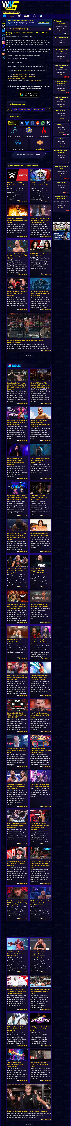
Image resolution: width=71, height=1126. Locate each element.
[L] (20, 29)
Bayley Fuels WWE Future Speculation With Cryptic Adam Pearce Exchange (39, 677)
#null (61, 58)
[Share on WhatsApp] (42, 123)
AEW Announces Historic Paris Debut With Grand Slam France (40, 185)
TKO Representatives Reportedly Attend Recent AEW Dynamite (15, 1064)
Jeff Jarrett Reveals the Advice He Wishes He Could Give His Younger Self (17, 571)
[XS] (14, 29)
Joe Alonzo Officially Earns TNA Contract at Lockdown (39, 534)
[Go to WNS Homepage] (11, 6)
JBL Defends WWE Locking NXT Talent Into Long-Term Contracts (16, 863)
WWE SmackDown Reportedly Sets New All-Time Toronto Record (40, 991)
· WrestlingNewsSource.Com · (11, 12)
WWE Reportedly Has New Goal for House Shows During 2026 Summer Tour (17, 606)
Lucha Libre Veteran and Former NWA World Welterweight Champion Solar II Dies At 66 (40, 423)
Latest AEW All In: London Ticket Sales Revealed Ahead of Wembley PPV (16, 715)
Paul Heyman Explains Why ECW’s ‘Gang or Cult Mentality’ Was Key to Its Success (17, 903)
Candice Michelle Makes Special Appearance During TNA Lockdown (39, 497)
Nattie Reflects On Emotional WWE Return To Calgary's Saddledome (16, 825)
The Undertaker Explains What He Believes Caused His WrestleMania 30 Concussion (40, 903)
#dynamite (61, 132)
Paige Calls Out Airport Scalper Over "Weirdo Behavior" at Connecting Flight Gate (15, 461)
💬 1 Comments (22, 201)
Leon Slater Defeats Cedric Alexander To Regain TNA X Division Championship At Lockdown (16, 386)
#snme (61, 159)
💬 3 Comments (45, 478)
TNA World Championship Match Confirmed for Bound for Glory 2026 (39, 293)
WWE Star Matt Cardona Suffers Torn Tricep (15, 641)
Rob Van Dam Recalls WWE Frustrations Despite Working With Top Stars (17, 677)
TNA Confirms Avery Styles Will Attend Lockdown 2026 (39, 605)
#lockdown (61, 44)
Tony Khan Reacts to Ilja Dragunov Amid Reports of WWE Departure (16, 954)
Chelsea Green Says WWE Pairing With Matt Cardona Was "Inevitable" (16, 786)
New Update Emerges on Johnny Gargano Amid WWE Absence (39, 715)
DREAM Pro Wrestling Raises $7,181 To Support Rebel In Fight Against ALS (17, 422)
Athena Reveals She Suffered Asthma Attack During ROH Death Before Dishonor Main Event (40, 864)
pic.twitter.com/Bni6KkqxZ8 (16, 78)
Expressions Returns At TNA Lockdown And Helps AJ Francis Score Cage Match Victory (16, 536)
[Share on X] (48, 123)
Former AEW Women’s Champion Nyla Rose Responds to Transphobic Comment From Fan (39, 955)
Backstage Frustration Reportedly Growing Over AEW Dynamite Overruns (40, 750)
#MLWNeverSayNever (19, 76)
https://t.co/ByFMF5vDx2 (21, 74)
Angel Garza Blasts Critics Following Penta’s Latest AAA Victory (17, 220)
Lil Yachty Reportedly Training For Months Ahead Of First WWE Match (17, 1029)
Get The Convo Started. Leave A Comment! (28, 154)
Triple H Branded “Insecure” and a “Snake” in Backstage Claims (16, 750)
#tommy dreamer (25, 109)
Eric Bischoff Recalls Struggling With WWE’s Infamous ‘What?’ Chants (38, 571)
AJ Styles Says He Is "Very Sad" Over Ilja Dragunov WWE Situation (17, 256)
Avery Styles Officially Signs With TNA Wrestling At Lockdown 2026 (39, 460)
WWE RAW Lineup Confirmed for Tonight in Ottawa (40, 255)
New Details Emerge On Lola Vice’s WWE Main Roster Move (40, 785)
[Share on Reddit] (37, 123)
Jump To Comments (14, 136)
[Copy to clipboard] (21, 123)
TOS (57, 220)
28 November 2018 (35, 80)
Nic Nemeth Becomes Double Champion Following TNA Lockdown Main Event (25, 341)
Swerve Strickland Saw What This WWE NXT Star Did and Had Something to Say (39, 220)
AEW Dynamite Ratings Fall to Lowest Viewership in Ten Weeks (40, 1029)
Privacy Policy (62, 220)
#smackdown (61, 90)
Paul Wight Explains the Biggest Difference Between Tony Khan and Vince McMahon (39, 827)
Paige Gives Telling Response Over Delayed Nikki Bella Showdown (40, 642)
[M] (19, 29)
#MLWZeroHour (31, 76)
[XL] (22, 29)
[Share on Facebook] (32, 123)
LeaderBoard (40, 149)
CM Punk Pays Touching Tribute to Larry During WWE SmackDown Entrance (16, 991)
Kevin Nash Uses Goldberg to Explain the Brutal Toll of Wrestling (17, 293)
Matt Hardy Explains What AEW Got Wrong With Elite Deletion (39, 1064)
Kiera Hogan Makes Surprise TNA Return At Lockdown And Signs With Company (17, 497)
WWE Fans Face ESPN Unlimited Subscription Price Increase (16, 185)
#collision (61, 30)
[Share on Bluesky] (27, 123)
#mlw (15, 109)
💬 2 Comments (45, 972)
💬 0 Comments (45, 201)
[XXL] (26, 29)
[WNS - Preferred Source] (29, 94)
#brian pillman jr (39, 109)
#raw (61, 74)
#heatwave (61, 118)
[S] (17, 29)
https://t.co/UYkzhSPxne (22, 70)
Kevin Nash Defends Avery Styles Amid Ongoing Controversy (27, 1111)
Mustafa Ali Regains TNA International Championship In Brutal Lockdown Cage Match (40, 385)
